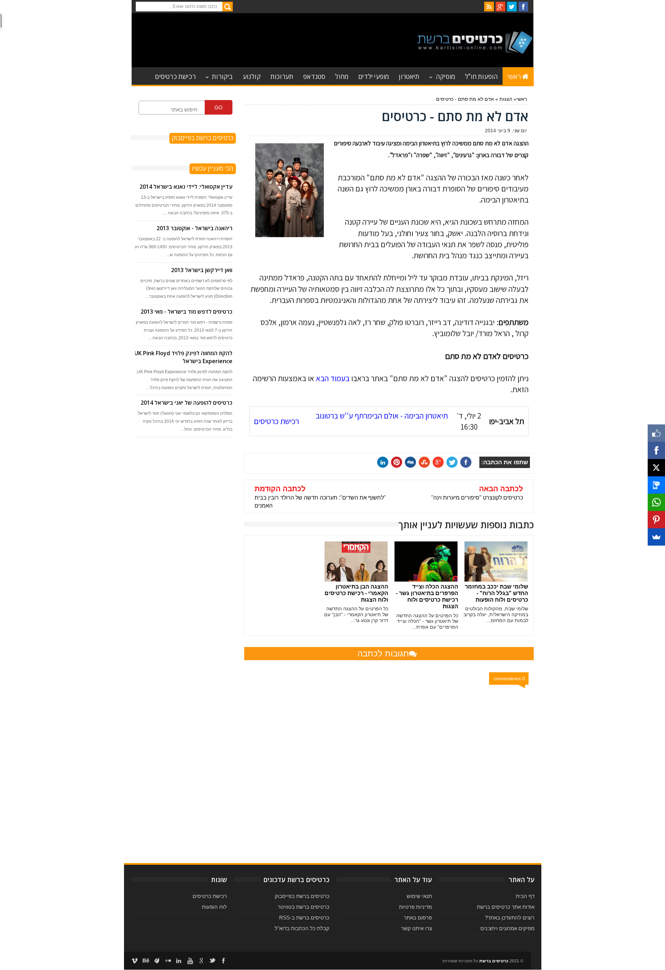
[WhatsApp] (656, 502)
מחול (341, 76)
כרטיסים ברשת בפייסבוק (302, 896)
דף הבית (525, 896)
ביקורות (222, 76)
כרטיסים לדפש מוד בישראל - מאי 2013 (186, 311)
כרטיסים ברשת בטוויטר (303, 907)
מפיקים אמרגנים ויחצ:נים (507, 928)
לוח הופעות (214, 907)
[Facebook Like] (656, 433)
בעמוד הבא (332, 378)
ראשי (514, 76)
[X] (656, 467)
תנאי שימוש (419, 896)
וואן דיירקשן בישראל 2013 (201, 270)
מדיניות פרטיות (415, 907)
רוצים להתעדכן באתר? (509, 917)
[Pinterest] (656, 519)
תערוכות (282, 76)
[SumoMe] (656, 537)
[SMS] (656, 485)
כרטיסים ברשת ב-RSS (304, 917)
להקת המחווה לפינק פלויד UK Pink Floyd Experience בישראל (183, 357)
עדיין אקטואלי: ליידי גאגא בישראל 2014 (186, 186)
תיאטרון (409, 76)
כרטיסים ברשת (493, 961)
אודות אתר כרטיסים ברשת (505, 907)
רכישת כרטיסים (175, 76)
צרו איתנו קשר (416, 928)
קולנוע (252, 76)
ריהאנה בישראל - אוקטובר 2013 (194, 228)
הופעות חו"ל (481, 76)
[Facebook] (656, 450)
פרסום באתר (418, 917)
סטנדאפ (314, 76)
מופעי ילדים (373, 76)
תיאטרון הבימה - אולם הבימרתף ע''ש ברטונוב (382, 416)
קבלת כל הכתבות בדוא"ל (302, 928)
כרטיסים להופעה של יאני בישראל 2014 (186, 402)
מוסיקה (445, 76)
